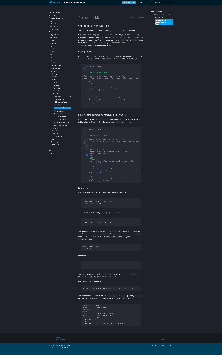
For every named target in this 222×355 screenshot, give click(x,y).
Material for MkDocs (62, 347)
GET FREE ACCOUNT (129, 2)
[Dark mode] (147, 2)
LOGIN (140, 2)
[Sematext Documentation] (54, 2)
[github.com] (152, 346)
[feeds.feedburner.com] (171, 346)
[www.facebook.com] (164, 346)
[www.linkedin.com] (160, 346)
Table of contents (156, 11)
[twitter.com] (156, 346)
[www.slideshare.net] (167, 346)
